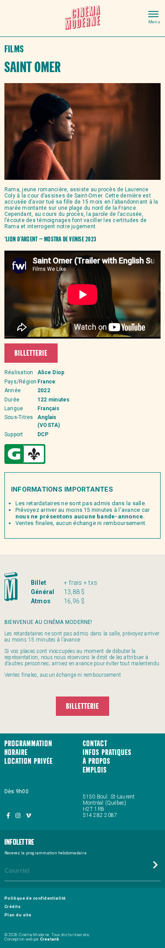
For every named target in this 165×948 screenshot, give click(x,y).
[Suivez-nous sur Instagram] (18, 815)
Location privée (28, 762)
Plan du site (17, 915)
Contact (95, 744)
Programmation (28, 744)
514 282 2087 (100, 815)
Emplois (95, 770)
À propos (96, 762)
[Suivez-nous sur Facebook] (8, 815)
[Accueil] (82, 18)
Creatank (49, 939)
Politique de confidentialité (35, 898)
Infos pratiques (107, 753)
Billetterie (31, 353)
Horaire (16, 753)
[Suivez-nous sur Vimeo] (28, 815)
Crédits (12, 906)
